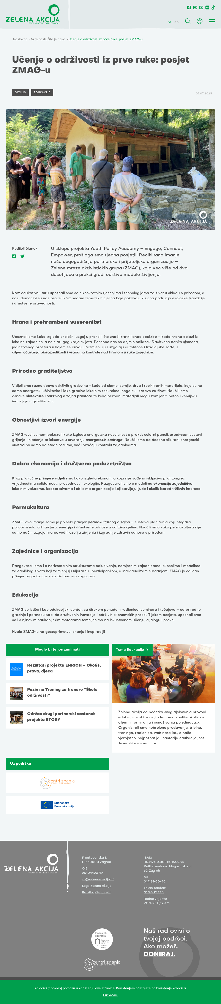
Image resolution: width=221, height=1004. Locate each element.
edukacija (42, 92)
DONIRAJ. (159, 954)
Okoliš (20, 92)
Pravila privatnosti (96, 892)
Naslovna (20, 39)
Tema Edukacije (130, 650)
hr (169, 22)
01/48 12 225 (154, 892)
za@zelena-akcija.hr (98, 879)
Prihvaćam (110, 995)
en (176, 22)
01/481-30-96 (154, 881)
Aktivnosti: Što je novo (48, 39)
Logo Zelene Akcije (96, 886)
